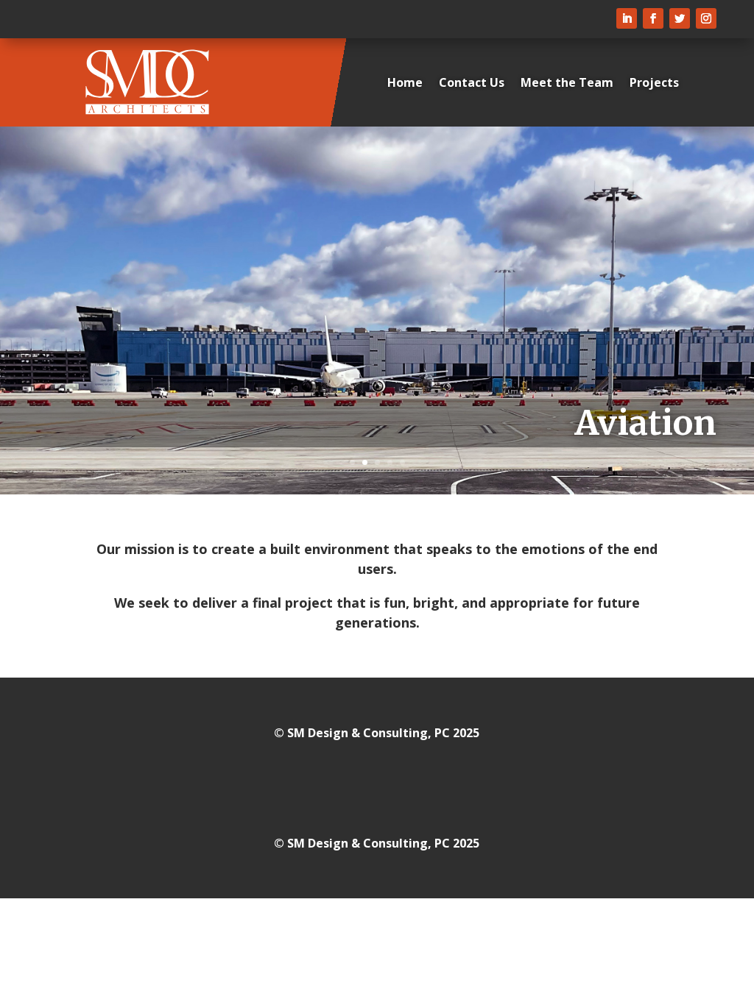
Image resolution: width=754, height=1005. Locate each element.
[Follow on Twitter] (679, 18)
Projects (654, 82)
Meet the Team (567, 82)
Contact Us (471, 82)
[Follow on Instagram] (706, 18)
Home (405, 82)
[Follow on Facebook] (653, 18)
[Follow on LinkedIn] (626, 18)
